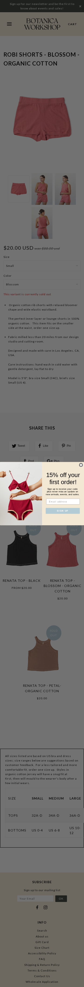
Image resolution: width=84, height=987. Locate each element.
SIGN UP (62, 510)
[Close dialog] (81, 464)
